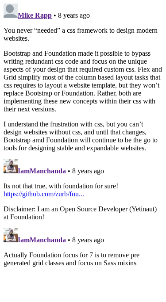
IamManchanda (42, 171)
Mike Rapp (35, 15)
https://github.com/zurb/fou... (44, 194)
